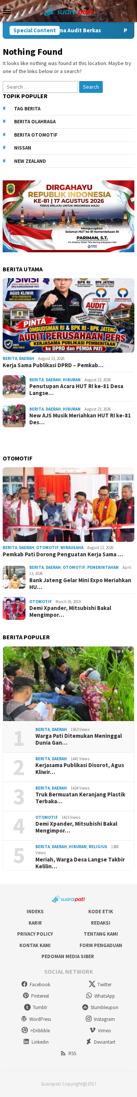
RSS (72, 1053)
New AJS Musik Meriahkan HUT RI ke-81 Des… (80, 419)
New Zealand (30, 161)
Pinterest (40, 996)
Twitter (104, 984)
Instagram (104, 1019)
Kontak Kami (35, 945)
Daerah (26, 358)
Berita (10, 358)
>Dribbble (40, 1030)
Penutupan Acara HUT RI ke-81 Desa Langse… (76, 389)
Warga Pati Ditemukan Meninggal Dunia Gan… (78, 739)
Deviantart (104, 1042)
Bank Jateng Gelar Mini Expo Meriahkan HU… (80, 584)
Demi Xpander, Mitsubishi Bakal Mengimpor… (70, 611)
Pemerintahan (103, 567)
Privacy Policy (35, 934)
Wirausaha (72, 547)
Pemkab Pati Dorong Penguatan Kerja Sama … (63, 554)
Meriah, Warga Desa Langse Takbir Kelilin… (80, 863)
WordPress (40, 1019)
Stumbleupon (104, 1007)
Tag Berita (27, 108)
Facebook (40, 984)
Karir (35, 923)
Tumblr (40, 1007)
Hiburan (72, 379)
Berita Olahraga (35, 121)
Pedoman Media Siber (67, 956)
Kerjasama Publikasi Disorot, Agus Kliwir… (79, 768)
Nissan (22, 148)
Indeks (35, 911)
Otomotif (47, 547)
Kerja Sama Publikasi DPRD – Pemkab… (53, 365)
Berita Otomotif (35, 135)
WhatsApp (104, 996)
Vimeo (104, 1030)
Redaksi (100, 923)
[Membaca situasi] (68, 10)
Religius (98, 846)
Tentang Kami (101, 934)
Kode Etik (100, 911)
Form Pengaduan (101, 945)
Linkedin (40, 1042)
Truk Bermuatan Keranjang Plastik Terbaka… (80, 798)
